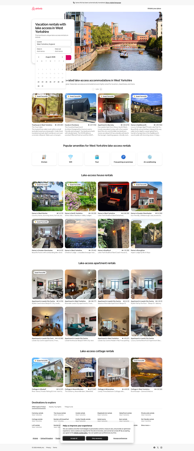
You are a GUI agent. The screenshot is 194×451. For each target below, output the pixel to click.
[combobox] (53, 44)
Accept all (73, 438)
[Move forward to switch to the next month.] (62, 57)
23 (38, 82)
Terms (55, 447)
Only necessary (97, 438)
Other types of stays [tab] (39, 407)
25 (46, 82)
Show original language (113, 3)
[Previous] (93, 89)
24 (42, 82)
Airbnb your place (154, 8)
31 (42, 86)
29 (62, 82)
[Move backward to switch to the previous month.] (38, 57)
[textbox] (44, 51)
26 (50, 82)
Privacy (48, 447)
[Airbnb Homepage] (37, 8)
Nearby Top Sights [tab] (55, 407)
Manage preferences (120, 438)
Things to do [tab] (69, 407)
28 (58, 82)
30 (38, 86)
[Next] (100, 89)
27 (54, 82)
